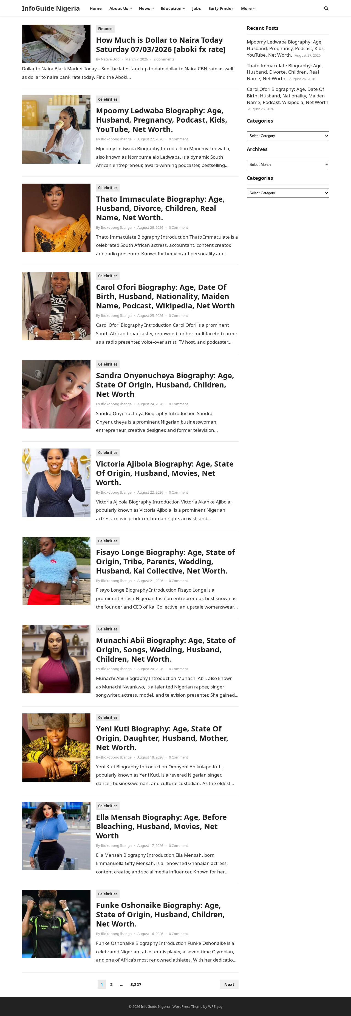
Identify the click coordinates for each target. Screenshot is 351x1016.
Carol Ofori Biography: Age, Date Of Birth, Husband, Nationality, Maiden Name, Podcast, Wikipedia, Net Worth (165, 296)
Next (229, 984)
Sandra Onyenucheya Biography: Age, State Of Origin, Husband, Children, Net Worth (165, 384)
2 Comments (164, 59)
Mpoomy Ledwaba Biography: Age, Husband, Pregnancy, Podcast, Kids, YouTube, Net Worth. (161, 119)
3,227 (136, 984)
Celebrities (107, 99)
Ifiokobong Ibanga (116, 139)
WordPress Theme (187, 1006)
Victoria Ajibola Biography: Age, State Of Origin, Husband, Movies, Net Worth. (165, 473)
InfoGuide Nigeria (51, 8)
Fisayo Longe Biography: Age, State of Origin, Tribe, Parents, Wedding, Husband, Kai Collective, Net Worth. (165, 561)
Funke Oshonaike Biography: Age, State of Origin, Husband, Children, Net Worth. (160, 914)
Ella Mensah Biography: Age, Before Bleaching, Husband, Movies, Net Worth (161, 826)
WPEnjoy (215, 1006)
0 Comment (178, 139)
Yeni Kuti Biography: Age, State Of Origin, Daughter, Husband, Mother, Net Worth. (162, 737)
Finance (105, 28)
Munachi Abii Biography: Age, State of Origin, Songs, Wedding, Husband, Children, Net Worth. (166, 649)
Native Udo (110, 59)
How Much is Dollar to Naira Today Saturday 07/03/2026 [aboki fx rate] (161, 44)
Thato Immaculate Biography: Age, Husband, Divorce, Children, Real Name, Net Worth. (160, 208)
